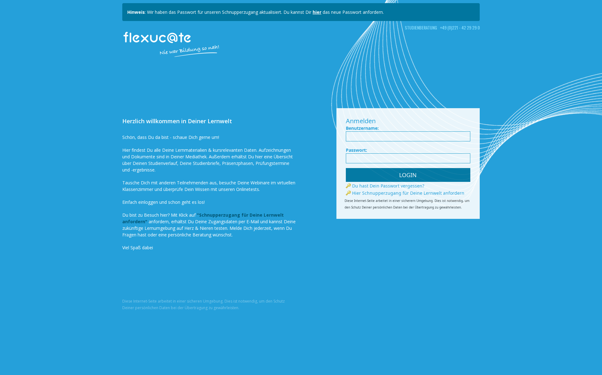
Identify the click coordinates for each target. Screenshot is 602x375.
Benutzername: (362, 128)
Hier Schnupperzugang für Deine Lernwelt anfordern (407, 193)
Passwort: (356, 150)
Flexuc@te (157, 37)
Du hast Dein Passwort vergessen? (387, 186)
